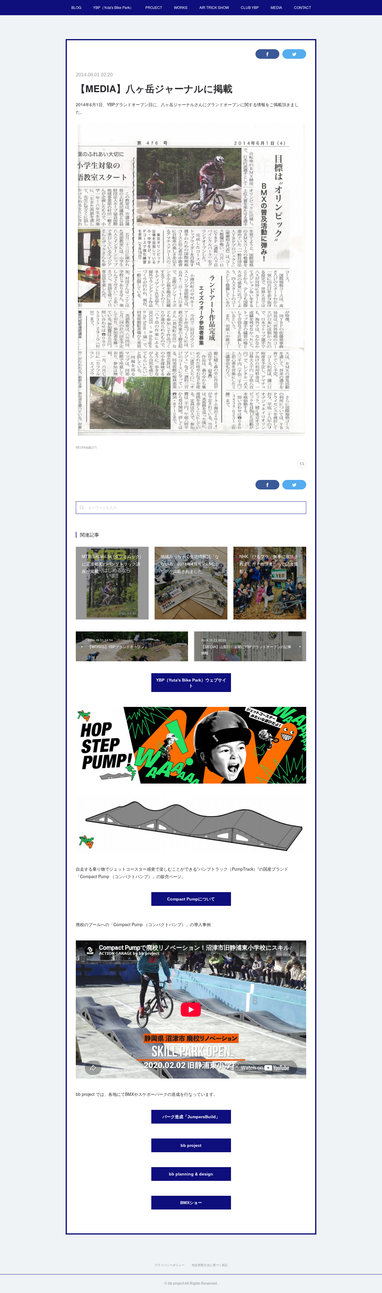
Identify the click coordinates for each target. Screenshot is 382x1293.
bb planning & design (191, 1174)
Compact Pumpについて (191, 899)
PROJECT (153, 7)
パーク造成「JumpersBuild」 (191, 1116)
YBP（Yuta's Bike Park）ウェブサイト (191, 683)
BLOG (76, 7)
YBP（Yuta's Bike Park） (113, 7)
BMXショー (191, 1202)
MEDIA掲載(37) (86, 447)
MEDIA (276, 7)
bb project (191, 1145)
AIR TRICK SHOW (214, 7)
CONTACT (302, 7)
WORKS (180, 7)
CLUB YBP (250, 7)
